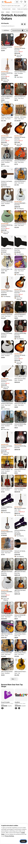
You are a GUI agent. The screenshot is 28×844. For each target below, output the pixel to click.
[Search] (25, 5)
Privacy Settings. (9, 836)
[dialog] (14, 834)
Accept (23, 841)
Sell (17, 1)
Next (13, 679)
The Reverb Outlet (6, 9)
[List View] (25, 24)
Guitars (14, 9)
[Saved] (21, 2)
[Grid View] (22, 24)
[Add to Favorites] (12, 35)
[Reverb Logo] (8, 2)
